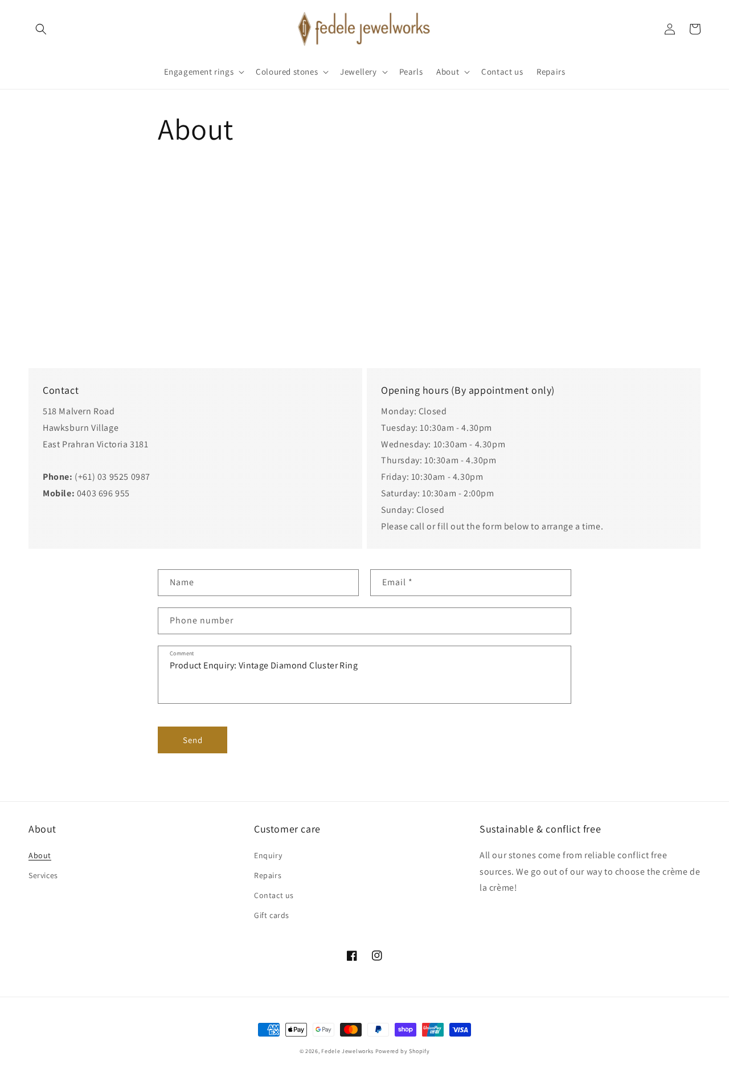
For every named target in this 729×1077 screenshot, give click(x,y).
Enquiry (268, 855)
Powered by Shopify (402, 1051)
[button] (41, 29)
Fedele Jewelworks (347, 1051)
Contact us (274, 895)
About (39, 855)
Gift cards (271, 915)
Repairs (267, 875)
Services (43, 875)
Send (193, 740)
